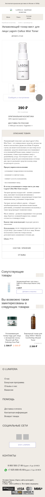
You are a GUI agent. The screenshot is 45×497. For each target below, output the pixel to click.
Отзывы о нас (10, 386)
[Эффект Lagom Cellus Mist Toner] (33, 88)
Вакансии (8, 390)
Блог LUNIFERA (24, 445)
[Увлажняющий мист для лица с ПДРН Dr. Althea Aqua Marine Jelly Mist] (9, 287)
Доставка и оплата (13, 409)
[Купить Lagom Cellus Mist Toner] (13, 88)
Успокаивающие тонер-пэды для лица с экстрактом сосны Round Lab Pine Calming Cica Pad (12, 338)
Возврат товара (11, 416)
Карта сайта (7, 482)
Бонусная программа (14, 382)
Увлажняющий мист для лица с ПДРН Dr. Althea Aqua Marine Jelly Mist (28, 283)
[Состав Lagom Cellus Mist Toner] (23, 88)
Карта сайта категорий (24, 480)
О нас (7, 379)
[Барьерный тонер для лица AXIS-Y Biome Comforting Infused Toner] (33, 321)
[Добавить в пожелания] (39, 97)
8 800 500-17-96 (15, 465)
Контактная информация (15, 413)
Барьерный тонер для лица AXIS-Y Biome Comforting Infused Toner (33, 337)
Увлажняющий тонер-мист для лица (16, 141)
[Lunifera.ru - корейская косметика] (22, 11)
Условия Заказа (8, 480)
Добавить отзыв (17, 36)
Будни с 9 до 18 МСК (32, 466)
